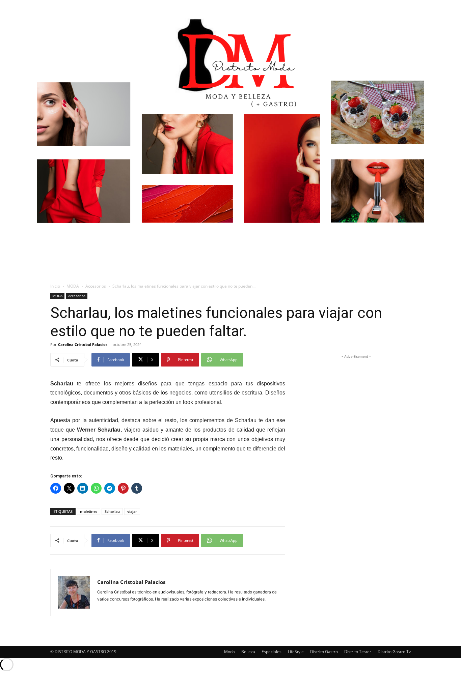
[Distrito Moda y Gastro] (230, 130)
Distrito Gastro (324, 651)
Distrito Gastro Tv (394, 651)
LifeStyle (296, 651)
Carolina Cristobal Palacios (82, 344)
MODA (72, 286)
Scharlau (112, 511)
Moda (229, 651)
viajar (132, 511)
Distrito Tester (357, 651)
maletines (88, 511)
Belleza (248, 651)
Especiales (271, 651)
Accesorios (95, 286)
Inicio (55, 286)
